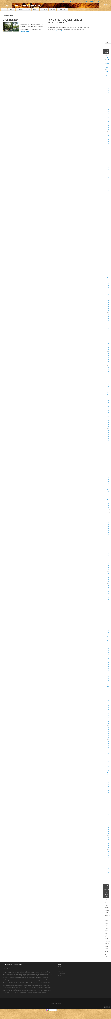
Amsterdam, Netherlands (108, 522)
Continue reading (25, 31)
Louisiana (108, 784)
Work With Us (92, 1)
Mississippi (108, 824)
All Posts (63, 1)
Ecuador (108, 731)
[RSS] (109, 5)
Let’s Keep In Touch (106, 1)
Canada (107, 279)
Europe (108, 499)
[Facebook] (105, 5)
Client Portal (98, 1)
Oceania (107, 638)
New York (108, 841)
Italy (108, 615)
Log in (59, 969)
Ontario (108, 357)
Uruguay (108, 761)
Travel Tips (86, 1)
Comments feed (61, 973)
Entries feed (60, 971)
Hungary (108, 589)
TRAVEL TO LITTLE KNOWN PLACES (21, 5)
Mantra (61, 1006)
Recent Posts (75, 1)
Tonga (108, 678)
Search (106, 42)
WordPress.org (61, 975)
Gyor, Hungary (10, 19)
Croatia (108, 563)
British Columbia (108, 297)
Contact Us (69, 1)
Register (60, 966)
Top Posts (81, 1)
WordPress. (67, 1006)
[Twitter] (107, 5)
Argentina (108, 703)
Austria (108, 549)
